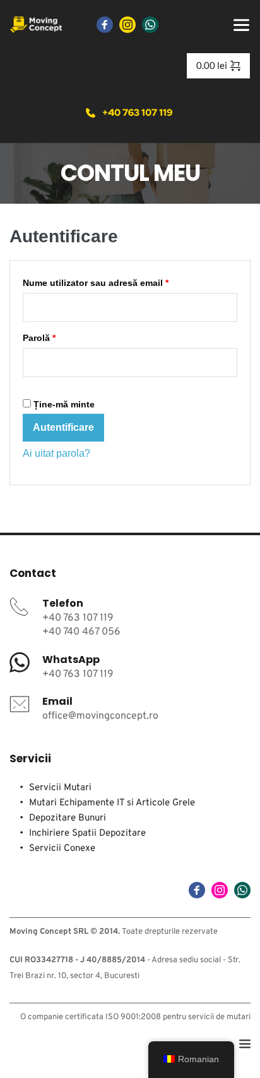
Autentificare (63, 427)
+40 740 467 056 (81, 632)
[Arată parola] (26, 386)
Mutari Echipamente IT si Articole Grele (112, 803)
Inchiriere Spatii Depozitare (87, 833)
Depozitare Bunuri (67, 818)
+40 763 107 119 (78, 618)
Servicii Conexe (62, 849)
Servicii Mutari (61, 788)
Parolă (63, 337)
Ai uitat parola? (56, 453)
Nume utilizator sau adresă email (119, 282)
